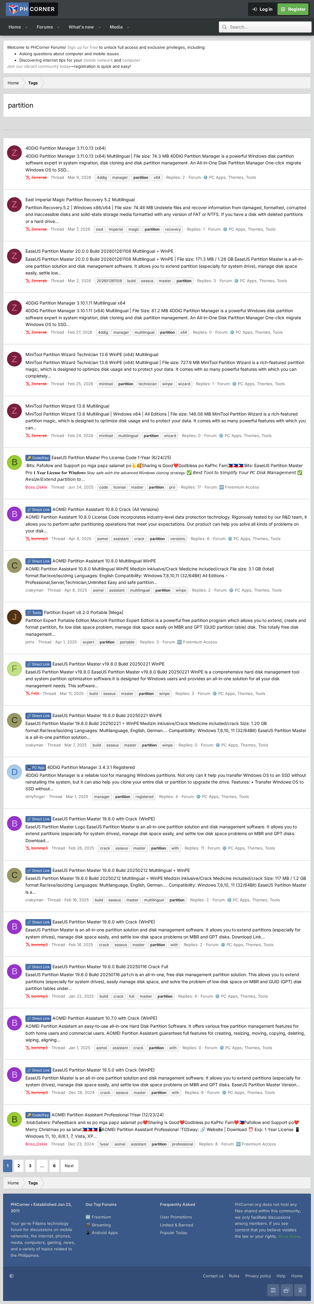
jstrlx (29, 641)
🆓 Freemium (98, 1216)
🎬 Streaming (98, 1224)
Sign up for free (82, 47)
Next (69, 1165)
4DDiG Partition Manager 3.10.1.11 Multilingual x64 (75, 302)
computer (131, 60)
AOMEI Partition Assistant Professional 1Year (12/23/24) (95, 1114)
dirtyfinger (35, 796)
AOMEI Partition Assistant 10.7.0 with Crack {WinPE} (92, 1018)
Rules (234, 1275)
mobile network (98, 60)
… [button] (42, 1165)
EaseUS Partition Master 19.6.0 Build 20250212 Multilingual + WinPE (108, 870)
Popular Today (173, 1232)
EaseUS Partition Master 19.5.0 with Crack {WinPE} (91, 1069)
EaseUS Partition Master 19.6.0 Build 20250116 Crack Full (97, 966)
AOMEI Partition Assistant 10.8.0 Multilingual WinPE (91, 560)
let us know (289, 1236)
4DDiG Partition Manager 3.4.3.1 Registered (81, 767)
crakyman (34, 590)
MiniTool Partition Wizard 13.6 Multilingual (67, 405)
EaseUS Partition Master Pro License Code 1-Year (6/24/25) (99, 457)
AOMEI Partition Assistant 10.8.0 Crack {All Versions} (93, 509)
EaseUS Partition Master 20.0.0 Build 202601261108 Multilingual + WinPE (99, 251)
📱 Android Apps (102, 1232)
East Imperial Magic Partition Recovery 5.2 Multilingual (80, 199)
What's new (81, 26)
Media (116, 26)
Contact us (213, 1275)
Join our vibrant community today (38, 66)
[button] (26, 27)
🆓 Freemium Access (239, 487)
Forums (45, 26)
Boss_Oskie (36, 487)
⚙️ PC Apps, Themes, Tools (229, 177)
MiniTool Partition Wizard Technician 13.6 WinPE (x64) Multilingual (91, 354)
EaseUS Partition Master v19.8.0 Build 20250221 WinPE (95, 663)
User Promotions (176, 1216)
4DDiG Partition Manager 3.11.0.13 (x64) (65, 148)
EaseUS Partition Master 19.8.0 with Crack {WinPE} (91, 818)
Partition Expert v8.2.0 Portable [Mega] (75, 612)
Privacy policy (258, 1275)
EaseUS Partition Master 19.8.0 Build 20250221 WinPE (94, 715)
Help (281, 1275)
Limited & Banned (176, 1224)
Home (15, 26)
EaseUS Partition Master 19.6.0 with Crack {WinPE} (91, 921)
